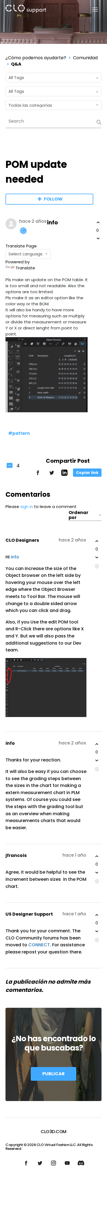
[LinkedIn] (64, 474)
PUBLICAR (53, 1074)
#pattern (19, 433)
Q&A (16, 64)
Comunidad (85, 58)
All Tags (16, 77)
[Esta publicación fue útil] (98, 222)
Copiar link (87, 472)
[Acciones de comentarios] (97, 566)
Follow (53, 199)
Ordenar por (78, 515)
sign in (26, 506)
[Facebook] (38, 475)
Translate (25, 268)
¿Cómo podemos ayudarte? (35, 58)
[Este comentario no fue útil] (97, 557)
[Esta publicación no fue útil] (98, 238)
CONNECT (39, 945)
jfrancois (16, 855)
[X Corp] (51, 475)
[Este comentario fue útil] (97, 541)
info (52, 222)
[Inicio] (25, 10)
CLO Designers (22, 540)
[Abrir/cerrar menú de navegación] (92, 10)
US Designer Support (29, 914)
